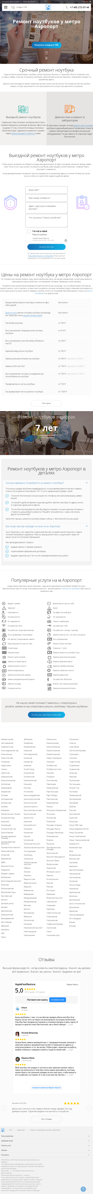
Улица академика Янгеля (79, 829)
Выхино (4, 900)
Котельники (28, 791)
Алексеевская (6, 754)
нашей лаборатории (32, 315)
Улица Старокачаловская (79, 840)
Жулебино (5, 929)
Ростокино (50, 890)
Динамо (4, 907)
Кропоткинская (30, 814)
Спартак (72, 743)
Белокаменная (7, 799)
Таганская (73, 773)
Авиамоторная (7, 739)
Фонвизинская (75, 855)
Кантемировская (30, 754)
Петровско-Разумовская (56, 810)
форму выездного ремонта (23, 133)
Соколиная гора (52, 935)
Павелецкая (51, 784)
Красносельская (30, 803)
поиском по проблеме (71, 588)
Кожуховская (29, 773)
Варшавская (6, 858)
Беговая (4, 795)
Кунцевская (28, 832)
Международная (30, 898)
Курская (27, 836)
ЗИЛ (2, 933)
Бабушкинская (6, 777)
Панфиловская (52, 788)
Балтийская (5, 784)
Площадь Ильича (53, 829)
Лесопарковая (29, 851)
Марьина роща (30, 883)
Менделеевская (30, 901)
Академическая (7, 747)
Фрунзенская (74, 859)
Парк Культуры (52, 791)
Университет (74, 844)
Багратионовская (8, 780)
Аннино (4, 769)
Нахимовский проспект (33, 928)
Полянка (49, 840)
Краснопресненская (32, 799)
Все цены (46, 403)
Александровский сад (9, 750)
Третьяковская (75, 799)
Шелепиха (73, 896)
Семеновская (51, 916)
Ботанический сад (8, 829)
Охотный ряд (51, 780)
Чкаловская (73, 888)
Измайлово (28, 743)
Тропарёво (73, 803)
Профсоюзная (52, 864)
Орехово (50, 773)
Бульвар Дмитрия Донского (8, 843)
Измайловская (29, 747)
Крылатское (28, 818)
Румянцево (50, 894)
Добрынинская (7, 914)
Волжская (5, 885)
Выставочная (6, 896)
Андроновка (6, 765)
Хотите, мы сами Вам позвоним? (46, 714)
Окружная (50, 762)
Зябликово (28, 739)
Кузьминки (28, 829)
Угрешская (73, 821)
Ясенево (72, 926)
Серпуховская (52, 920)
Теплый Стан (74, 788)
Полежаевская (52, 836)
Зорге (3, 937)
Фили (71, 851)
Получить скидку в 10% (46, 45)
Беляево (4, 806)
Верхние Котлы (7, 866)
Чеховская (73, 881)
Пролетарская (52, 853)
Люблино (27, 875)
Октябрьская (51, 765)
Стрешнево (73, 754)
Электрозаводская (76, 915)
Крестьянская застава (33, 810)
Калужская (28, 750)
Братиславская (7, 832)
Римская (49, 887)
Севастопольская (53, 913)
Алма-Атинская (7, 758)
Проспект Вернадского (55, 857)
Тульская (72, 810)
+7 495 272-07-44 (79, 7)
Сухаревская (74, 765)
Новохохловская (53, 750)
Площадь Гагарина (54, 825)
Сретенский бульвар (77, 750)
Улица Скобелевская (77, 836)
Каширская (28, 762)
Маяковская (28, 890)
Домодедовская (7, 918)
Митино (27, 909)
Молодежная (29, 913)
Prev (4, 1108)
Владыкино (5, 870)
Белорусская (6, 803)
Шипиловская (74, 900)
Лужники (27, 872)
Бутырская (5, 855)
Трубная (72, 806)
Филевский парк (75, 847)
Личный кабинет (29, 1)
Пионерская (51, 818)
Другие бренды (6, 1173)
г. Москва (84, 1)
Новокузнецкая (52, 743)
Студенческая (74, 762)
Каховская (28, 758)
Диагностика (11, 312)
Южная (72, 922)
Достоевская (6, 922)
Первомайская (52, 803)
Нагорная (28, 924)
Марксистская (29, 879)
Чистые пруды (74, 885)
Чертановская (75, 877)
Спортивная (74, 747)
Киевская (27, 765)
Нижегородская (30, 931)
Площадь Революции (54, 832)
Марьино (27, 887)
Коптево (27, 788)
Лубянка (27, 868)
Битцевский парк (8, 818)
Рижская (49, 883)
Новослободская (53, 747)
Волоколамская (7, 888)
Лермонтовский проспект (34, 847)
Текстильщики (74, 784)
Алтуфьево (5, 762)
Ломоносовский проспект (30, 863)
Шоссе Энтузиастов (77, 903)
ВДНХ (3, 862)
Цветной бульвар (76, 870)
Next (89, 1108)
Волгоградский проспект (11, 881)
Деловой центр (7, 903)
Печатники (50, 814)
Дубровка (5, 926)
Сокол (48, 931)
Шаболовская (74, 892)
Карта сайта (5, 1171)
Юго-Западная (75, 918)
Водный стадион (7, 873)
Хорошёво (73, 862)
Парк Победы (51, 795)
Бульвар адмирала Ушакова (8, 837)
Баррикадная (6, 788)
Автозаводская (7, 743)
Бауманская (5, 791)
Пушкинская (51, 868)
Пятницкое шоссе (53, 872)
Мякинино (28, 916)
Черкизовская (74, 874)
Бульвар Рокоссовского (10, 847)
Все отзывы (46, 1119)
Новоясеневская (53, 754)
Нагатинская (29, 920)
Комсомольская (30, 780)
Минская (27, 905)
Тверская (72, 777)
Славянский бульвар (54, 924)
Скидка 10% (21, 7)
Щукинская (73, 911)
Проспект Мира (52, 860)
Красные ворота (30, 806)
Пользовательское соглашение (40, 256)
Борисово (5, 821)
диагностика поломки (83, 125)
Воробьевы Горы (8, 892)
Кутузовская (28, 840)
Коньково (28, 784)
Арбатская (5, 773)
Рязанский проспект (54, 898)
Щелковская (74, 907)
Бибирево (5, 810)
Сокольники (74, 739)
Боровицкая (6, 825)
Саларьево (50, 905)
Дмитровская (6, 911)
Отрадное (50, 777)
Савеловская (51, 901)
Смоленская (51, 928)
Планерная (50, 821)
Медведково (29, 894)
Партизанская (52, 799)
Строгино (73, 758)
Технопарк (73, 791)
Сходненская (74, 769)
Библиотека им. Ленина (10, 814)
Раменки (49, 875)
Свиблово (50, 909)
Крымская (28, 821)
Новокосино (51, 739)
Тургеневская (74, 814)
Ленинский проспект (32, 844)
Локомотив (28, 859)
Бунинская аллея (7, 851)
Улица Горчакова (76, 832)
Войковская (6, 877)
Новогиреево (29, 935)
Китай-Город (29, 769)
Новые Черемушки (54, 758)
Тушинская (73, 818)
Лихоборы (28, 855)
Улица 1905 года (75, 825)
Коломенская (29, 777)
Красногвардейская (32, 795)
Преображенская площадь (53, 848)
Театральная (74, 780)
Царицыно (73, 866)
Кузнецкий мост (30, 825)
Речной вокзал (52, 879)
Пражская (50, 844)
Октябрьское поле (53, 769)
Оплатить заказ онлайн (10, 1)
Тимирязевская (75, 795)
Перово (49, 806)
